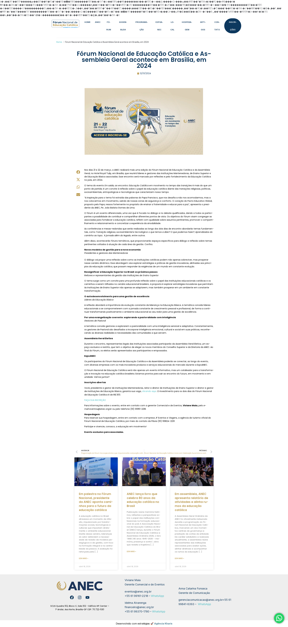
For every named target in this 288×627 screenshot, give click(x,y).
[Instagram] (80, 597)
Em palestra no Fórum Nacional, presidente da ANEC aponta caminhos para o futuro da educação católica (96, 502)
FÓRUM (108, 26)
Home (59, 42)
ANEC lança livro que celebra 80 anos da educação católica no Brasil (143, 500)
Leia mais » (83, 558)
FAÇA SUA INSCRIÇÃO (95, 400)
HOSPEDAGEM (187, 26)
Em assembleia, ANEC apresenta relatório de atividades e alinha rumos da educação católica (191, 502)
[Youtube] (87, 597)
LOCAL (172, 26)
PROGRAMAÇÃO (141, 26)
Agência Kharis (163, 623)
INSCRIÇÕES (233, 26)
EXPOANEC (159, 26)
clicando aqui (149, 391)
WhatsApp (157, 595)
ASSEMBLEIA (123, 26)
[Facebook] (72, 597)
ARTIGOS (203, 26)
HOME (87, 22)
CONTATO (217, 26)
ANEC (97, 22)
